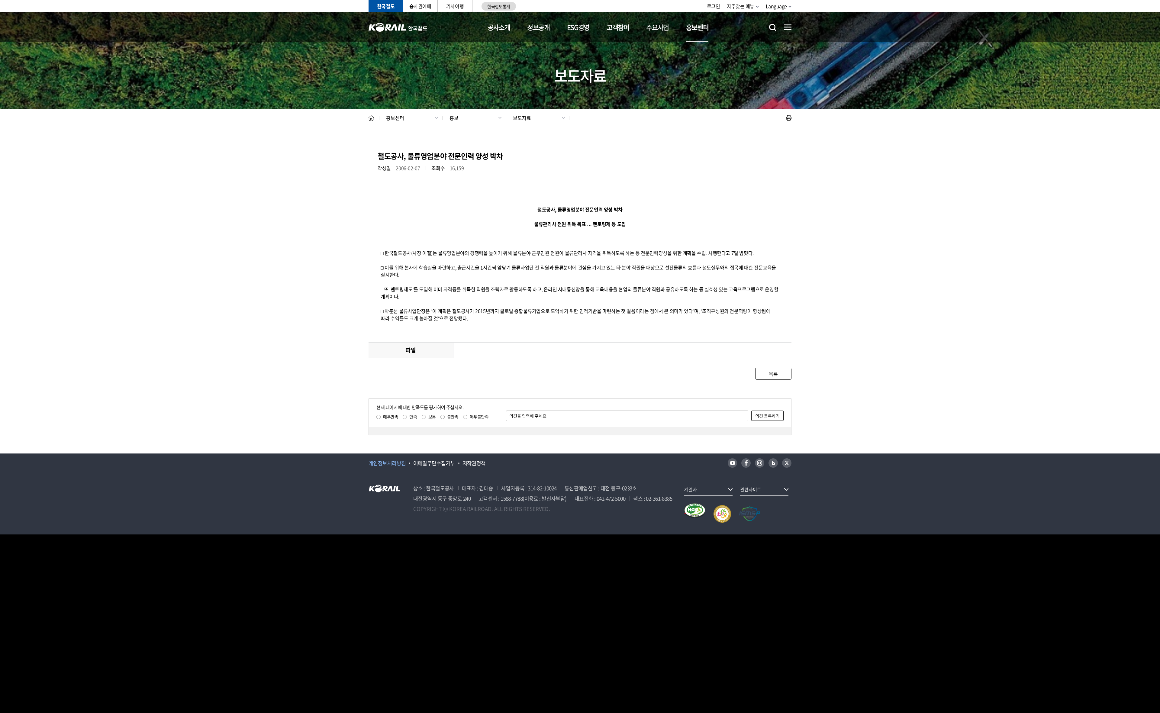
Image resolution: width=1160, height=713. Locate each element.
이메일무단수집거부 (434, 463)
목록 (773, 373)
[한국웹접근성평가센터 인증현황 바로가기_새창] (694, 513)
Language (776, 6)
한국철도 (386, 6)
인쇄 (788, 118)
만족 (413, 416)
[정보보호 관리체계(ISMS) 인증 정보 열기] (749, 513)
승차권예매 (420, 6)
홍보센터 (697, 27)
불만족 (453, 416)
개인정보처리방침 (387, 463)
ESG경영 (578, 27)
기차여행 (455, 6)
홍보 (454, 117)
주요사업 (657, 27)
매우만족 (390, 416)
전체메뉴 (787, 27)
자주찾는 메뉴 (740, 6)
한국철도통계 (498, 6)
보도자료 (522, 117)
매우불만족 (479, 416)
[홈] (371, 118)
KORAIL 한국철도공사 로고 (398, 27)
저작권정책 (474, 463)
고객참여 (618, 27)
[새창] (732, 463)
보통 (432, 416)
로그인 (713, 6)
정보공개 (538, 27)
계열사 (690, 489)
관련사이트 (750, 489)
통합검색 (772, 27)
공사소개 (499, 27)
